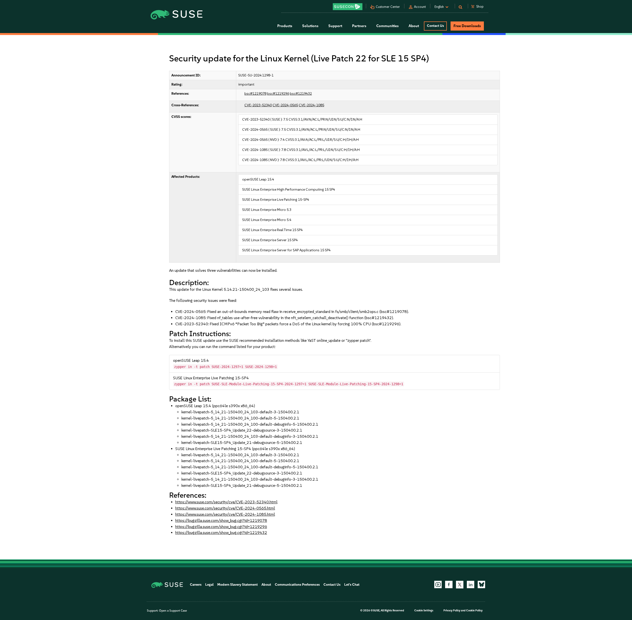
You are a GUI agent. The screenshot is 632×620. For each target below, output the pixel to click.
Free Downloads (467, 26)
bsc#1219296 (278, 93)
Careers (195, 585)
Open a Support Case (173, 610)
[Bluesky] (481, 584)
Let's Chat (351, 585)
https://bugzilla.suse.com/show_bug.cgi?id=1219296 (221, 526)
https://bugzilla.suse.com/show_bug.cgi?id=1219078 (221, 520)
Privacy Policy (451, 610)
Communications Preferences (297, 585)
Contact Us (435, 26)
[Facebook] (449, 584)
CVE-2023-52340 (258, 105)
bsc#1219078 (255, 93)
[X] (459, 584)
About (266, 585)
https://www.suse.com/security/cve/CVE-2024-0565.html (225, 508)
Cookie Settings (423, 610)
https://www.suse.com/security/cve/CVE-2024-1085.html (225, 514)
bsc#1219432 (301, 93)
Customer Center (388, 7)
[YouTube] (438, 584)
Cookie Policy (474, 610)
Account (420, 7)
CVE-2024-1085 (311, 105)
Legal (209, 585)
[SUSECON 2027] (347, 6)
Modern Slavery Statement (237, 585)
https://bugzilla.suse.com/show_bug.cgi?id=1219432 (221, 532)
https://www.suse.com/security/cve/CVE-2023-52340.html (226, 502)
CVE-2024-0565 (285, 105)
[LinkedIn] (470, 584)
